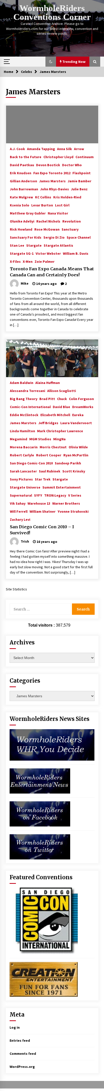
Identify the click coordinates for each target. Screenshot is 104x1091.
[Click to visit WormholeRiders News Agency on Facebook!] (40, 813)
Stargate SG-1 (22, 253)
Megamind (18, 439)
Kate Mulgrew (21, 197)
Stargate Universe (25, 487)
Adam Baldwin (21, 382)
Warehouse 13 (39, 503)
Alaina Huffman (47, 382)
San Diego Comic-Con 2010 (31, 463)
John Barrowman (24, 189)
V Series (74, 495)
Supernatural (21, 495)
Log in (15, 1027)
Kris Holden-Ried (67, 197)
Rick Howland (21, 229)
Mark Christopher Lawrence (60, 431)
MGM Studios (40, 439)
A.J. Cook (17, 149)
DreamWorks (82, 407)
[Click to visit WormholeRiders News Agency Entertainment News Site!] (40, 780)
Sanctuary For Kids (25, 237)
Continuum (84, 157)
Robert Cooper (48, 455)
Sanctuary (70, 229)
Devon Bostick (48, 165)
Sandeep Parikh (68, 463)
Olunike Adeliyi (22, 221)
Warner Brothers (66, 503)
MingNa (59, 439)
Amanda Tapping (41, 149)
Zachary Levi (20, 519)
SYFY (38, 495)
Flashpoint (81, 173)
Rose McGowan (47, 229)
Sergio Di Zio (54, 237)
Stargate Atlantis (58, 245)
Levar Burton (42, 205)
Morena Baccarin (24, 447)
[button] (50, 62)
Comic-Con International (30, 407)
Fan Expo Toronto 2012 (51, 173)
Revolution (71, 221)
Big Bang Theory (23, 399)
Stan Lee (17, 245)
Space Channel (79, 237)
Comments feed (23, 1053)
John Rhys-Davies (54, 189)
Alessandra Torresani (27, 390)
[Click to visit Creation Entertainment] (44, 979)
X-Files (15, 261)
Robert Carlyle (22, 455)
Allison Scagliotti (61, 390)
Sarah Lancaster (23, 471)
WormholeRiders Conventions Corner (52, 12)
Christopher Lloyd (58, 157)
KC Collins (43, 197)
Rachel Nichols (48, 221)
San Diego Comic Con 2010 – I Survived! (42, 530)
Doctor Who (72, 165)
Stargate (34, 245)
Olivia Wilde (78, 447)
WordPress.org (22, 1066)
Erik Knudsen (20, 173)
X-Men (28, 261)
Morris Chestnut (53, 447)
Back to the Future (25, 157)
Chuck (62, 399)
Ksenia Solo (19, 205)
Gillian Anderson (23, 181)
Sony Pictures (21, 479)
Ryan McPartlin (75, 455)
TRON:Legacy (55, 495)
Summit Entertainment (61, 487)
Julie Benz (79, 189)
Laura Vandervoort (76, 423)
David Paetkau (22, 165)
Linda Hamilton (22, 431)
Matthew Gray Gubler (28, 213)
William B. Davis (75, 253)
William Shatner (43, 511)
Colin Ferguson (81, 399)
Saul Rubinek (49, 471)
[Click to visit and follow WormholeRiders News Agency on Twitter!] (40, 846)
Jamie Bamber (79, 181)
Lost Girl (62, 205)
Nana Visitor (58, 213)
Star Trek (42, 479)
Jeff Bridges (48, 423)
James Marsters (52, 181)
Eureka (78, 415)
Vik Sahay (17, 503)
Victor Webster (48, 253)
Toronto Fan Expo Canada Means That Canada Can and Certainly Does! (52, 272)
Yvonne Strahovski (73, 511)
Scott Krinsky (73, 471)
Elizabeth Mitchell (55, 415)
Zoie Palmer (45, 261)
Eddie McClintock (24, 415)
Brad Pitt (47, 399)
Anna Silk (64, 149)
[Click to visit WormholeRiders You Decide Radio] (52, 744)
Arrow (79, 149)
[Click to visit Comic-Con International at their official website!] (44, 920)
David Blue (61, 407)
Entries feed (20, 1040)
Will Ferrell (19, 511)
